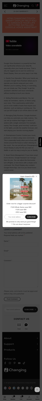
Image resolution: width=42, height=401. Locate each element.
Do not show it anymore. (22, 224)
